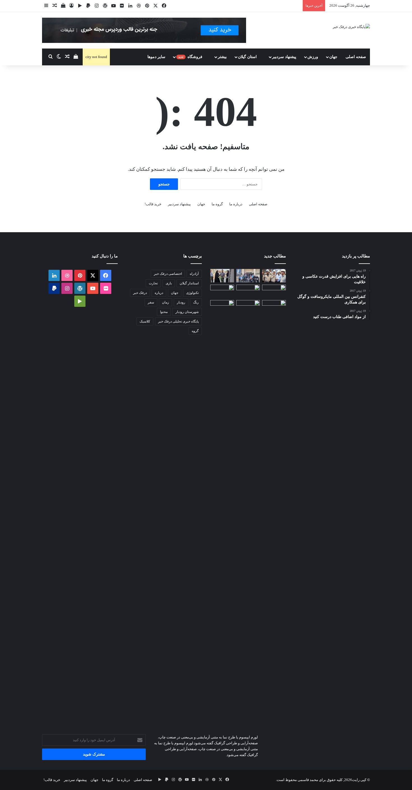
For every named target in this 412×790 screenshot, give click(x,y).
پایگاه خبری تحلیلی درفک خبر (178, 321)
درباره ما (235, 204)
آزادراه (194, 274)
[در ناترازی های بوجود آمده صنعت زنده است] (248, 307)
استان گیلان (248, 57)
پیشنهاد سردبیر (284, 57)
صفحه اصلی (356, 57)
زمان (165, 302)
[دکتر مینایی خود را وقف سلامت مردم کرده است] (222, 291)
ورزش (312, 57)
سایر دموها (156, 57)
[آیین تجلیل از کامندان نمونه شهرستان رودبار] (248, 275)
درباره (159, 293)
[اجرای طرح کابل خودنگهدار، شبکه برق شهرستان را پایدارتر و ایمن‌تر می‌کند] (248, 291)
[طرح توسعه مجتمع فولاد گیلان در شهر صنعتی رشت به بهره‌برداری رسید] (274, 275)
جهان (333, 57)
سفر (151, 302)
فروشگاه (190, 57)
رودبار (181, 302)
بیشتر (222, 57)
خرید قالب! (153, 204)
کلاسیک (145, 321)
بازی (169, 283)
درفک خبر (140, 293)
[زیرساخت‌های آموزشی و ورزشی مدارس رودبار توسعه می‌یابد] (274, 291)
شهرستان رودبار (187, 312)
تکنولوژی (192, 293)
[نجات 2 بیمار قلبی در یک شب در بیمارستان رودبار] (274, 307)
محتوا (164, 312)
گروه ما (217, 204)
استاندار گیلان (189, 283)
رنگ (196, 302)
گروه (195, 331)
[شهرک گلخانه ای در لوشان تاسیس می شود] (222, 510)
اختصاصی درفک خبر (168, 274)
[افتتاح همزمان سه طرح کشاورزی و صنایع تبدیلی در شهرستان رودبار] (222, 275)
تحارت (153, 283)
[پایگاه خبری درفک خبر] (351, 26)
